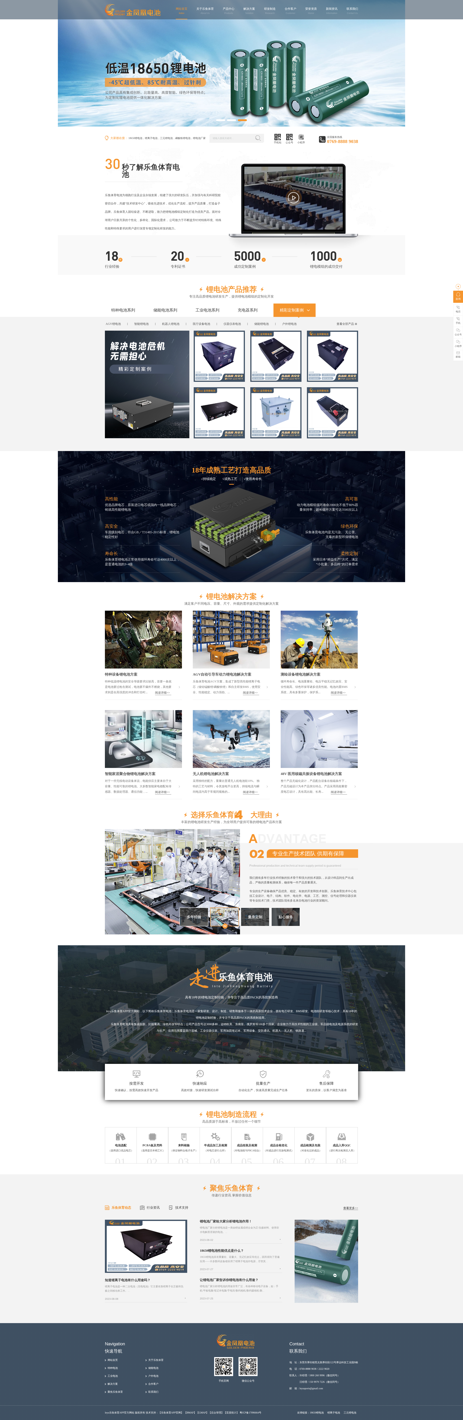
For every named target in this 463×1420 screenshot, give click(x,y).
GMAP (202, 1412)
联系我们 (352, 10)
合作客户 (290, 10)
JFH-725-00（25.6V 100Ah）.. (330, 433)
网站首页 (181, 10)
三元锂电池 (166, 138)
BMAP (190, 1412)
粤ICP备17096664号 (250, 1412)
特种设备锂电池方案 (121, 674)
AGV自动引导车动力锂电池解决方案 (222, 674)
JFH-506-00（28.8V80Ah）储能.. (332, 376)
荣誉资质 (311, 10)
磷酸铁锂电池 (182, 138)
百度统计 (231, 1412)
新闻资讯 (331, 10)
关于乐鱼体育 (205, 10)
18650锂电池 (135, 138)
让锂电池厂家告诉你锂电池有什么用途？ (229, 1280)
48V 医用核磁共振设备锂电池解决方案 (311, 774)
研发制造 (270, 10)
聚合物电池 (140, 323)
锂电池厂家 (199, 138)
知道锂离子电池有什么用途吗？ (127, 1280)
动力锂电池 (199, 323)
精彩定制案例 (292, 310)
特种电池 (113, 1368)
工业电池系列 (207, 310)
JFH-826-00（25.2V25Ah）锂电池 (219, 376)
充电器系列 (248, 310)
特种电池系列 (123, 310)
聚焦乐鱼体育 (115, 1392)
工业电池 (113, 1376)
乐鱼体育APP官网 (171, 1412)
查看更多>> (350, 1208)
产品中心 (228, 10)
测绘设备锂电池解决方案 (300, 674)
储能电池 (153, 1368)
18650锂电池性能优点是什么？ (222, 1250)
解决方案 (249, 10)
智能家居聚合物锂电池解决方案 (130, 774)
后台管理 (216, 1412)
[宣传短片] (293, 198)
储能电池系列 (165, 310)
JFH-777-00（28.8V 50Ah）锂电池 (276, 376)
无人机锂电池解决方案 (211, 774)
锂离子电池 (151, 138)
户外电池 (153, 1376)
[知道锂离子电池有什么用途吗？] (146, 1272)
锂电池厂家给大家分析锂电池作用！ (226, 1221)
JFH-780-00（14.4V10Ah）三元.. (276, 433)
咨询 (458, 299)
